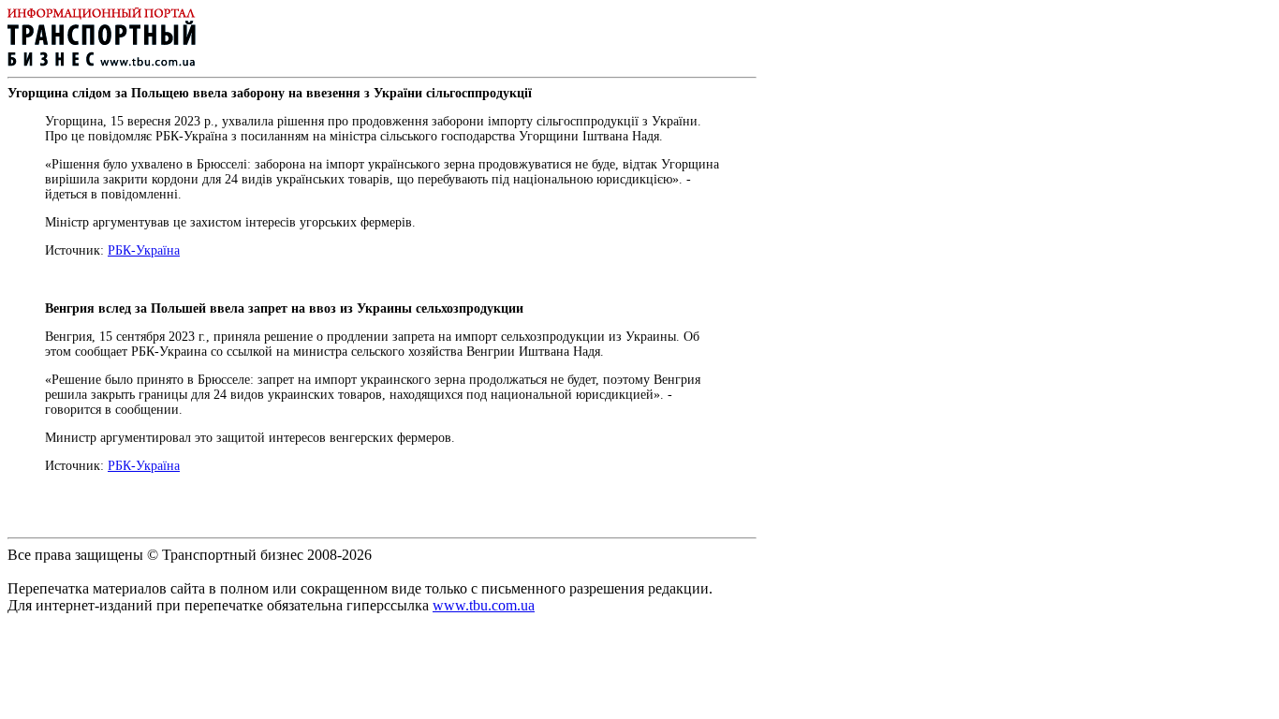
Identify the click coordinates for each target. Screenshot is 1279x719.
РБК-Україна (144, 250)
